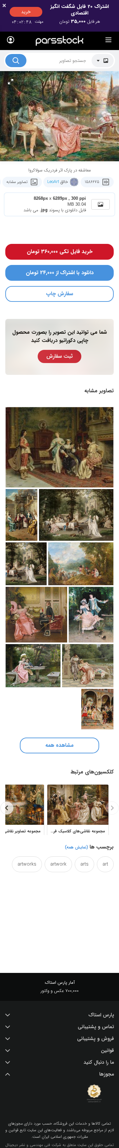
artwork (58, 864)
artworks (27, 864)
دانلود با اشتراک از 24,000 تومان (60, 273)
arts (84, 864)
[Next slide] (7, 808)
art (105, 864)
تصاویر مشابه (16, 182)
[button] (59, 1015)
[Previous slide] (112, 808)
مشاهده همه (59, 745)
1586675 (92, 182)
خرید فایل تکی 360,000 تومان (60, 252)
